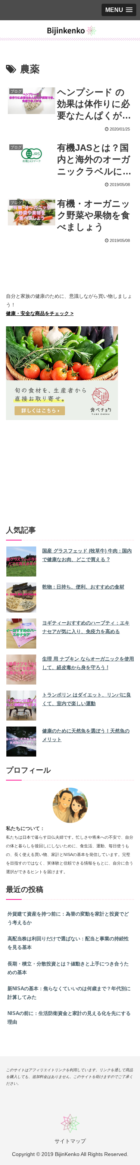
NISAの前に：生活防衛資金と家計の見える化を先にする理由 (69, 1017)
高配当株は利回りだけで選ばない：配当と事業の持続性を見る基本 (68, 943)
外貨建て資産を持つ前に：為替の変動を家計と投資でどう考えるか (68, 918)
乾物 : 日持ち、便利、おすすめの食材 (83, 587)
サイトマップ (70, 1141)
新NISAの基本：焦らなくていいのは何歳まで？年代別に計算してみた (69, 993)
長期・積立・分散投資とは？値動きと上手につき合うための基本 (68, 968)
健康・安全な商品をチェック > (40, 313)
